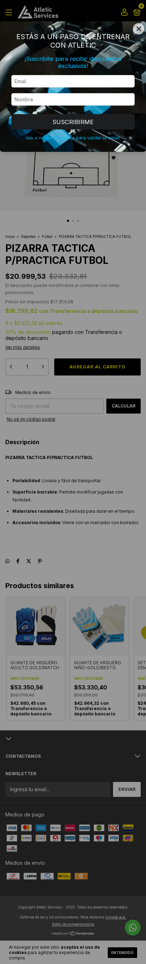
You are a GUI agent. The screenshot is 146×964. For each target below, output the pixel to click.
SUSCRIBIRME (73, 122)
